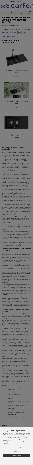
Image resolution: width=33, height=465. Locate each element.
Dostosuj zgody (16, 451)
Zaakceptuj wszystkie (16, 455)
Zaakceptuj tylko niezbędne (17, 447)
